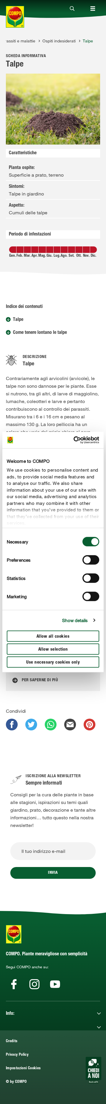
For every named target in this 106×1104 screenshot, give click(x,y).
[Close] (72, 8)
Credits (12, 1041)
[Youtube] (55, 984)
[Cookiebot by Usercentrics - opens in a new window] (74, 440)
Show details (75, 620)
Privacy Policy (17, 1055)
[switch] (90, 559)
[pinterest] (89, 724)
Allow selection (53, 649)
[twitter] (31, 724)
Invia (53, 873)
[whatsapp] (50, 724)
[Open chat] (93, 1070)
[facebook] (11, 724)
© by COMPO (16, 1082)
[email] (70, 724)
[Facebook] (14, 984)
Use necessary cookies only (53, 662)
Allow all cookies (53, 636)
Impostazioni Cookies (23, 1068)
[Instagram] (34, 984)
